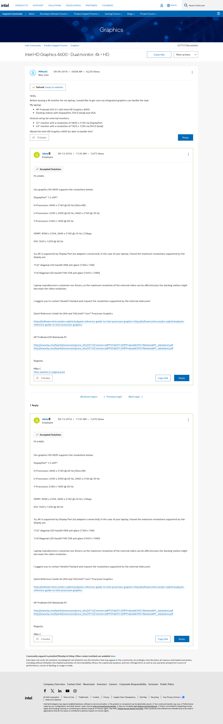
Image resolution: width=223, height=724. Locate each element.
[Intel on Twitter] (52, 691)
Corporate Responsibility (132, 684)
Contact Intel (74, 684)
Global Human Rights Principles (130, 708)
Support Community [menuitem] (12, 13)
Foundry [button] (107, 5)
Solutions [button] (54, 5)
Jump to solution (49, 87)
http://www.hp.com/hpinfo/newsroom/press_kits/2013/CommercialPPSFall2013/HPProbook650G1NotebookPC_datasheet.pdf (103, 345)
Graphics (75, 45)
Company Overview (54, 684)
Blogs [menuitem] (130, 13)
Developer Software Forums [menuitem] (53, 13)
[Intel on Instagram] (75, 691)
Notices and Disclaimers (147, 706)
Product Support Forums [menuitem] (85, 13)
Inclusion (153, 684)
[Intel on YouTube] (67, 691)
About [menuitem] (31, 13)
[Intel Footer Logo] (29, 697)
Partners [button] (91, 5)
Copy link (163, 378)
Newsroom (89, 684)
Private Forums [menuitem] (147, 13)
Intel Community (33, 45)
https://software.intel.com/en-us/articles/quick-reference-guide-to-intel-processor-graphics (83, 321)
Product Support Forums (56, 45)
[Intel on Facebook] (44, 691)
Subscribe (159, 54)
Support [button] (38, 5)
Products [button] (21, 5)
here (113, 656)
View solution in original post (49, 372)
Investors (102, 684)
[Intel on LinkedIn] (60, 691)
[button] (192, 72)
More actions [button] (183, 54)
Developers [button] (73, 5)
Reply (185, 137)
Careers (113, 684)
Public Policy (167, 684)
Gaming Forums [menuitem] (112, 13)
